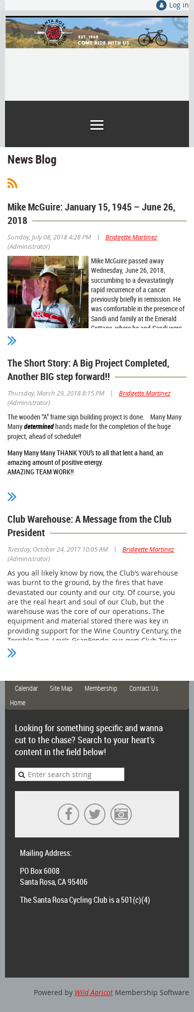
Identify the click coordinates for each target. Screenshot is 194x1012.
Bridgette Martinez (131, 236)
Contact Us (143, 688)
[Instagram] (121, 814)
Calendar (26, 688)
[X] (94, 814)
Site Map (61, 688)
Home (17, 702)
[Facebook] (68, 814)
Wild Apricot (94, 992)
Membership (101, 688)
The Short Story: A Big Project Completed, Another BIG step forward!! (88, 369)
